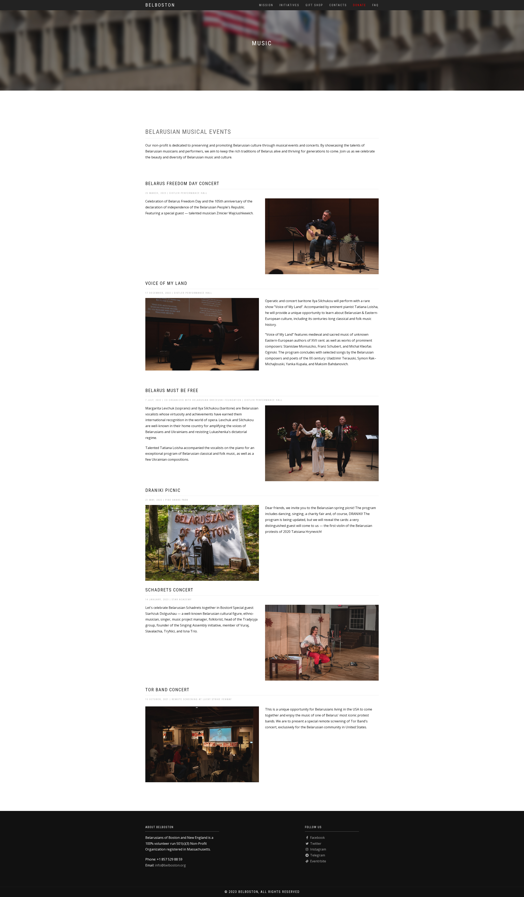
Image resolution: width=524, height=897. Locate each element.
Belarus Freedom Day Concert (182, 183)
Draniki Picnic (163, 490)
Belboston (160, 5)
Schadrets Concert (169, 589)
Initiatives (289, 5)
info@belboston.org (170, 865)
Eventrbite (317, 861)
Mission (266, 5)
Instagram (317, 849)
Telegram (317, 855)
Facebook (317, 837)
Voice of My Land (166, 283)
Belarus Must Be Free (171, 390)
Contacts (338, 5)
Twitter (315, 843)
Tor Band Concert (167, 689)
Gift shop (314, 5)
